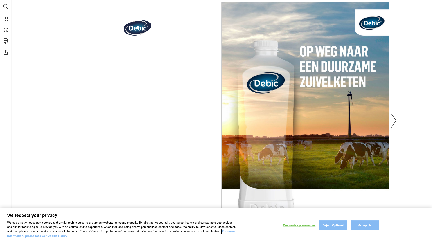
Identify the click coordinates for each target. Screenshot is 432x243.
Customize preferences (299, 225)
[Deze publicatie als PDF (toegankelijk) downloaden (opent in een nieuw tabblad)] (5, 41)
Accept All (365, 225)
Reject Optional (333, 225)
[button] (5, 6)
